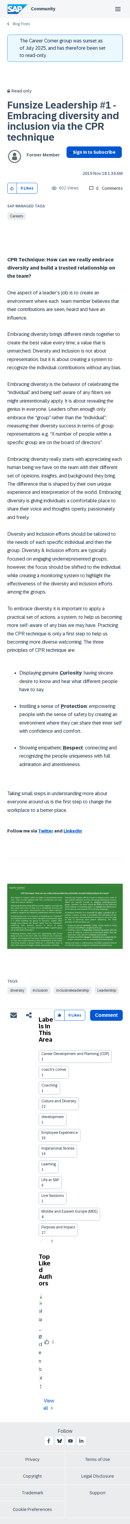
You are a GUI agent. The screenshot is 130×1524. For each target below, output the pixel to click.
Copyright (32, 1476)
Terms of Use (97, 1459)
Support (97, 1492)
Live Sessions (52, 1196)
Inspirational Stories (57, 1148)
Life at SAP (50, 1180)
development (52, 1117)
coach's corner (53, 1069)
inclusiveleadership (72, 990)
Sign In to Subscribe (94, 152)
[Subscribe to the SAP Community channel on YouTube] (70, 1441)
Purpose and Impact (58, 1227)
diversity (17, 990)
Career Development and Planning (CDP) (75, 1054)
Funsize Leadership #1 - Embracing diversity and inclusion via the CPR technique (63, 121)
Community (43, 8)
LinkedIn (72, 831)
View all (48, 1404)
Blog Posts (21, 24)
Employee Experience (59, 1132)
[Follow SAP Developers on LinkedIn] (81, 1441)
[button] (12, 188)
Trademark (32, 1492)
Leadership (106, 990)
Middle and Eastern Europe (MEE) (69, 1211)
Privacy (32, 1459)
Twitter (45, 831)
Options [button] (70, 163)
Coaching (49, 1085)
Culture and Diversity (58, 1101)
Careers (16, 216)
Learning (48, 1164)
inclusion (40, 990)
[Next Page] (51, 1241)
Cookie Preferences (32, 1509)
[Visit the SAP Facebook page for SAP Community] (48, 1441)
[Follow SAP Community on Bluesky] (59, 1441)
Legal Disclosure (97, 1476)
